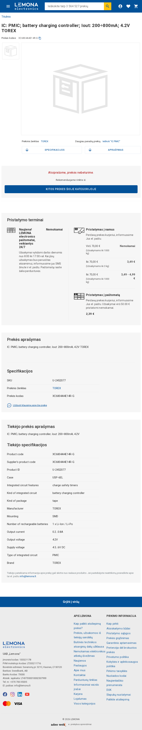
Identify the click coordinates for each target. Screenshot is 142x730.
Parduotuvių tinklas (85, 680)
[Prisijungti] (120, 6)
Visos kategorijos (85, 703)
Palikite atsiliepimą (117, 699)
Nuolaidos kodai (116, 676)
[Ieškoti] (107, 6)
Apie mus (79, 670)
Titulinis (6, 16)
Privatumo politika (117, 657)
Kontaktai (79, 675)
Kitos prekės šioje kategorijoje (71, 189)
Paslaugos (80, 665)
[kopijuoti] (40, 38)
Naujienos (80, 660)
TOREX (44, 141)
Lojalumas (80, 698)
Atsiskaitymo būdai (118, 628)
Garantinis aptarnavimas (121, 643)
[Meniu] (8, 6)
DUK (108, 690)
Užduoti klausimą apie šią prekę (30, 405)
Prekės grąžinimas (117, 638)
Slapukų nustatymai (118, 694)
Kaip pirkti (112, 623)
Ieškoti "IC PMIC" (111, 141)
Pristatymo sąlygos (118, 633)
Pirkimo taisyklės (116, 671)
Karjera (78, 694)
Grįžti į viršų (71, 602)
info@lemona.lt (28, 576)
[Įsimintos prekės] (128, 6)
